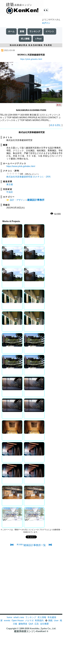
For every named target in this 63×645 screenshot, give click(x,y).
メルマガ (29, 620)
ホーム (11, 31)
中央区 (9, 192)
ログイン (46, 23)
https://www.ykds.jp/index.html (20, 166)
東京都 (9, 184)
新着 (22, 31)
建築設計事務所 (35, 200)
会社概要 (44, 623)
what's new (18, 617)
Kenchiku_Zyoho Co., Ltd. (43, 628)
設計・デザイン (17, 200)
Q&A (31, 623)
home (9, 617)
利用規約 (39, 620)
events (7, 620)
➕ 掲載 (49, 620)
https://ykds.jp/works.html (31, 59)
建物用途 (23, 623)
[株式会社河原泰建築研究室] (31, 102)
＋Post (38, 38)
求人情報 (25, 38)
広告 (36, 623)
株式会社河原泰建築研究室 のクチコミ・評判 (28, 176)
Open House (18, 620)
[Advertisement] (31, 583)
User (56, 620)
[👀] (21, 8)
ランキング (34, 31)
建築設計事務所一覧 (31, 545)
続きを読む (55, 125)
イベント (49, 31)
